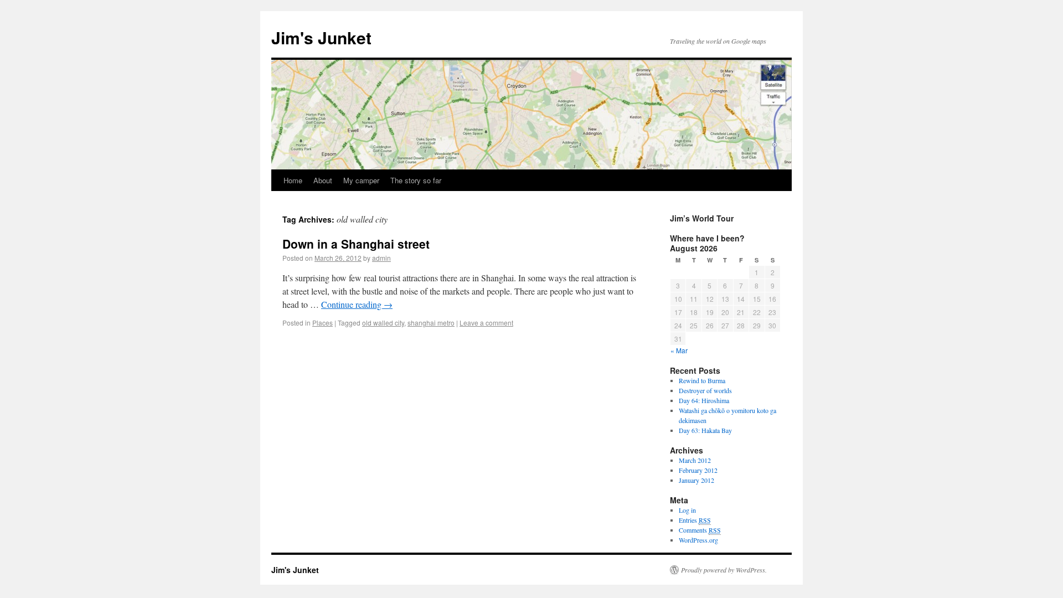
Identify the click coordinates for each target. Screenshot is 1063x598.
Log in (687, 510)
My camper (361, 180)
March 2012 (695, 460)
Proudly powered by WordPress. (724, 569)
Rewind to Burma (702, 380)
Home (292, 180)
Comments (700, 529)
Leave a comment (486, 322)
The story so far (415, 180)
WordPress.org (698, 539)
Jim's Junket (321, 37)
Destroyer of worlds (705, 390)
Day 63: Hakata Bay (705, 430)
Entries (695, 519)
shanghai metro (431, 322)
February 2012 (698, 470)
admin (381, 257)
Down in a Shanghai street (356, 243)
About (322, 180)
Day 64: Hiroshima (704, 400)
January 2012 (696, 480)
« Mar (679, 350)
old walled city (383, 322)
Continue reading (357, 304)
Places (322, 322)
